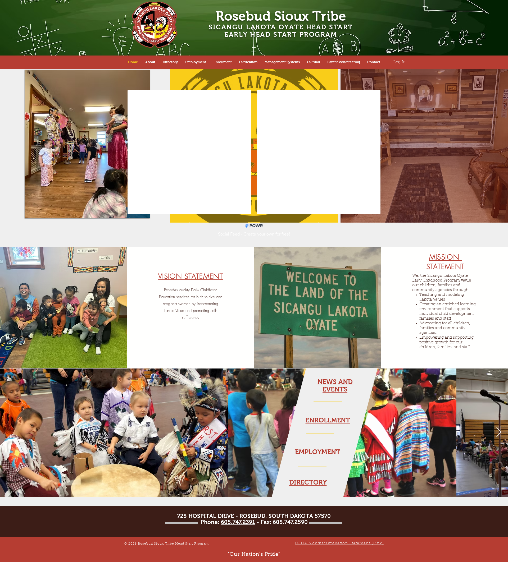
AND (345, 381)
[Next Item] (499, 432)
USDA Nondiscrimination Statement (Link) (339, 543)
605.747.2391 (238, 522)
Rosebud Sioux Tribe (281, 16)
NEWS (327, 381)
